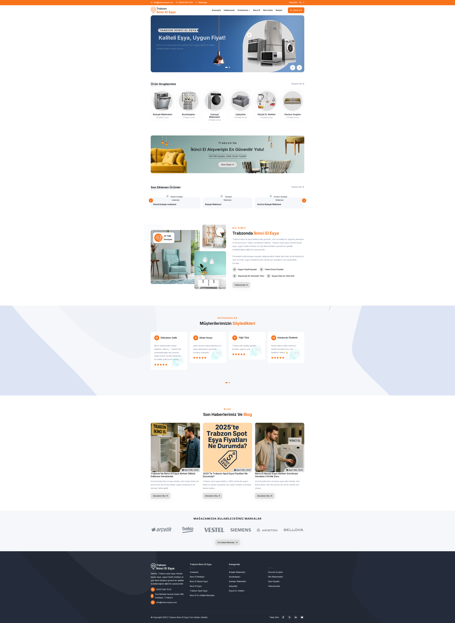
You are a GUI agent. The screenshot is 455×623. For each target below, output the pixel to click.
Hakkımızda (229, 10)
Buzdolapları (234, 577)
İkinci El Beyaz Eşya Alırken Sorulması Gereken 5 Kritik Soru (276, 475)
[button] (225, 67)
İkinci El (256, 10)
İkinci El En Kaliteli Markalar (202, 595)
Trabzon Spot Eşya (198, 591)
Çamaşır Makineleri (237, 581)
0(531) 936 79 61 (185, 2)
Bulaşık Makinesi (213, 204)
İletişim (279, 10)
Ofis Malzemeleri (275, 577)
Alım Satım (268, 10)
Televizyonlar (274, 586)
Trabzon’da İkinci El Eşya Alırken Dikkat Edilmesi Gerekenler (173, 475)
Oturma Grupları (275, 572)
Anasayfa (216, 10)
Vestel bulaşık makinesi (164, 204)
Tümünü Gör (296, 84)
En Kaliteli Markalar (226, 542)
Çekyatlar (233, 586)
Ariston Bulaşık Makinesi (269, 204)
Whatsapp (202, 2)
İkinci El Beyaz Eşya (199, 581)
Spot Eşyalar (274, 581)
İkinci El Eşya (195, 586)
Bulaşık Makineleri (237, 572)
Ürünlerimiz (243, 10)
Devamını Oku (159, 496)
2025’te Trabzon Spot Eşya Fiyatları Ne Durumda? (225, 475)
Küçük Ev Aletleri (236, 591)
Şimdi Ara (297, 10)
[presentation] (292, 67)
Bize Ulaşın (226, 164)
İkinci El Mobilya (197, 577)
